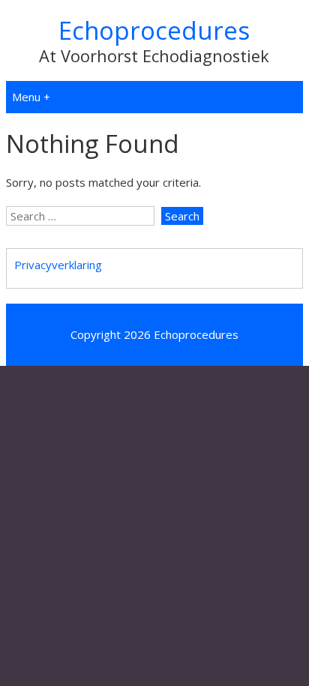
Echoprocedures (154, 30)
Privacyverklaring (58, 264)
